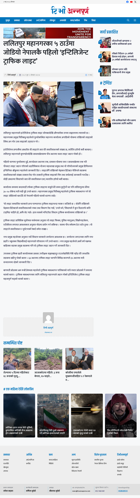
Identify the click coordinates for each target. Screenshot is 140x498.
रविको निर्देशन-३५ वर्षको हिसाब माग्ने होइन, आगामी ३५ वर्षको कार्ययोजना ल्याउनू (124, 57)
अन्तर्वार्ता (63, 20)
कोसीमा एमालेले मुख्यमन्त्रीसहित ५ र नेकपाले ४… (79, 376)
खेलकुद (52, 20)
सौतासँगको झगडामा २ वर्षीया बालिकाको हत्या (122, 42)
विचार (94, 20)
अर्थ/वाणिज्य (40, 20)
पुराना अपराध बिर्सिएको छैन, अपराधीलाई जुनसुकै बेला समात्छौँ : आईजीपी (123, 93)
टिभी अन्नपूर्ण (12, 75)
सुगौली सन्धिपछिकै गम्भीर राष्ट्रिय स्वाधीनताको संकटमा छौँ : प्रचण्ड (124, 108)
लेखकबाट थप (48, 332)
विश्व (85, 20)
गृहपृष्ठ (8, 20)
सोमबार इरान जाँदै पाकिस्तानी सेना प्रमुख (121, 70)
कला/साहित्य (75, 20)
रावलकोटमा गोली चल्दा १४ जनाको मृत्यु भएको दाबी (84, 432)
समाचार (17, 20)
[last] (48, 34)
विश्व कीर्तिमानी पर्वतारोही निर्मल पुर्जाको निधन (120, 432)
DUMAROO (123, 491)
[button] (128, 20)
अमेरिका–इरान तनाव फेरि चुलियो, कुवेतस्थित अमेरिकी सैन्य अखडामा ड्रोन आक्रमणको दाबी (19, 430)
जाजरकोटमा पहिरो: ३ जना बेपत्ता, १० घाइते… (47, 374)
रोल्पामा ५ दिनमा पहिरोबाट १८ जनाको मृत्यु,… (16, 374)
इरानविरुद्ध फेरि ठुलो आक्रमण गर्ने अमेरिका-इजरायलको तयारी (52, 432)
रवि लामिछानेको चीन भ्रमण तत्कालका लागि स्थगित (124, 122)
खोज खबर (28, 20)
